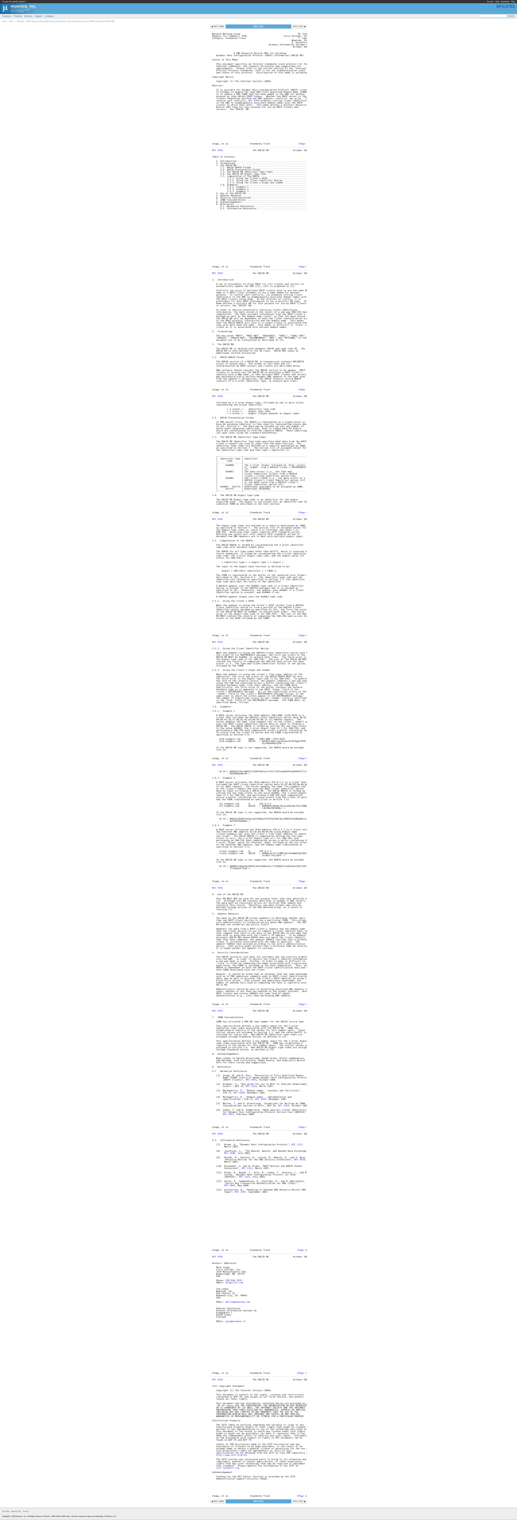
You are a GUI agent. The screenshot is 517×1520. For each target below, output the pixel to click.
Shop (497, 2)
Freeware (6, 16)
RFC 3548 (229, 1153)
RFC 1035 (260, 1099)
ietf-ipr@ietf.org (227, 1468)
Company (49, 16)
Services (28, 16)
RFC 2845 (229, 1185)
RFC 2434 (283, 1105)
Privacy (26, 1511)
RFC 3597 (240, 1192)
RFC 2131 (297, 1144)
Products (17, 16)
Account (490, 2)
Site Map (5, 1511)
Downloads (505, 2)
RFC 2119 (251, 1086)
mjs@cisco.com (234, 1282)
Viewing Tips (16, 1511)
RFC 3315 (244, 1177)
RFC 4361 (228, 1114)
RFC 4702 (298, 26)
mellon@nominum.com (238, 1302)
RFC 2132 (247, 1168)
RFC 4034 (299, 1159)
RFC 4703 (254, 100)
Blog (513, 2)
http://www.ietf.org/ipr (231, 1455)
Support (38, 16)
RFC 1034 (239, 1092)
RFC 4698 (219, 26)
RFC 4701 (217, 150)
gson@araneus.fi (236, 1321)
